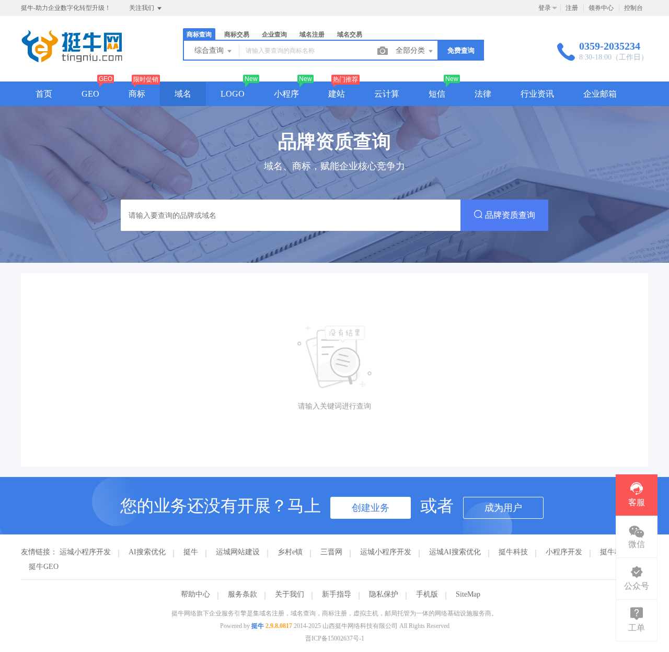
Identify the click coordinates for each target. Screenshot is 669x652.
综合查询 (210, 50)
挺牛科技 (513, 552)
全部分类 (411, 50)
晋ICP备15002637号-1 (334, 638)
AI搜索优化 (147, 552)
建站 (336, 93)
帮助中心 (195, 594)
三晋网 (331, 552)
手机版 (427, 594)
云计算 (386, 93)
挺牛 (190, 552)
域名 (183, 93)
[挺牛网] (72, 60)
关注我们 (142, 7)
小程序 (286, 93)
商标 (137, 93)
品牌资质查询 (509, 215)
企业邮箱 (600, 93)
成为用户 (503, 508)
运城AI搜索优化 (455, 552)
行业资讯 (537, 93)
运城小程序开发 (85, 552)
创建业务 (370, 508)
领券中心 (601, 7)
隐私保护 (383, 594)
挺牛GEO (44, 566)
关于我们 (289, 594)
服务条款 (242, 594)
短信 (437, 93)
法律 (483, 93)
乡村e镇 (290, 552)
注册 (572, 7)
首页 (44, 93)
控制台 (633, 7)
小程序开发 (564, 552)
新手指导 (336, 594)
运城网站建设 (238, 552)
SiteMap (468, 594)
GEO (90, 93)
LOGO (233, 93)
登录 (544, 7)
